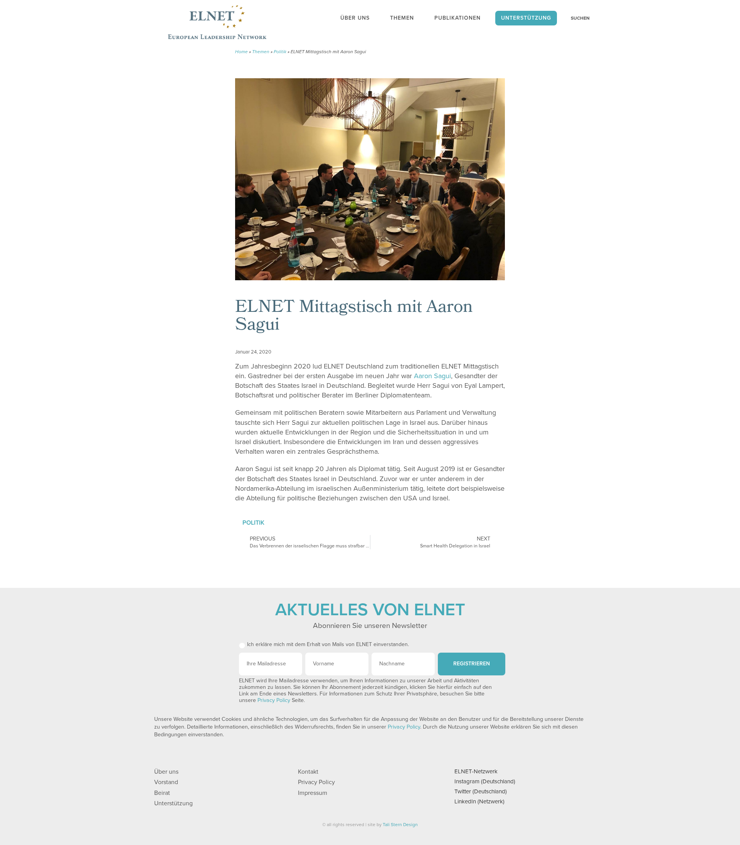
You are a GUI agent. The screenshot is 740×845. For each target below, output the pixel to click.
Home (241, 51)
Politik (280, 51)
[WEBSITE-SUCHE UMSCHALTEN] (576, 18)
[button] (456, 350)
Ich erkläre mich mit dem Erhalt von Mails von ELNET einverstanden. (328, 644)
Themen (260, 51)
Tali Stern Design (400, 824)
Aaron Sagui (432, 376)
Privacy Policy (273, 700)
